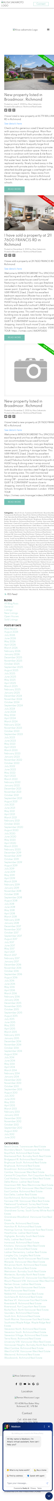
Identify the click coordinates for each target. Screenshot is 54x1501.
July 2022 (9, 766)
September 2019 (13, 862)
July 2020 (9, 834)
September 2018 (13, 898)
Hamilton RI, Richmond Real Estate (22, 1227)
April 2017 (9, 952)
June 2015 (9, 1022)
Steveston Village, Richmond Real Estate (35, 581)
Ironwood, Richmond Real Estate (36, 547)
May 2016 (9, 987)
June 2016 (9, 984)
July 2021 (9, 805)
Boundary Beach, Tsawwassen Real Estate (27, 1150)
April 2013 (9, 1105)
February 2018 (12, 920)
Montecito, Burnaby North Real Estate (24, 1275)
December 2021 (12, 789)
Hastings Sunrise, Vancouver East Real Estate (28, 1230)
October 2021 (11, 795)
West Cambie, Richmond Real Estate (24, 1348)
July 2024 (9, 709)
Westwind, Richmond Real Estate (16, 589)
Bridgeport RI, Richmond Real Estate (23, 1159)
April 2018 (9, 914)
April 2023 (10, 747)
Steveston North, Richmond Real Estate (24, 579)
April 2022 (10, 776)
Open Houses (11, 616)
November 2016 (12, 968)
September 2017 (13, 936)
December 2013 (12, 1080)
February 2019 (12, 885)
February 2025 (12, 689)
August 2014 (10, 1054)
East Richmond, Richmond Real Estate (37, 532)
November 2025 (13, 661)
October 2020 (12, 824)
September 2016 (13, 974)
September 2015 (13, 1013)
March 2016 (10, 993)
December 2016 (12, 965)
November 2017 (12, 930)
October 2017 (11, 933)
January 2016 (11, 1000)
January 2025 (12, 693)
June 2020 (10, 837)
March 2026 (11, 648)
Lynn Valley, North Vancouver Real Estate (26, 1259)
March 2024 (11, 721)
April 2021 (9, 814)
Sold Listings (11, 620)
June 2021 (9, 808)
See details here (13, 124)
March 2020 (11, 846)
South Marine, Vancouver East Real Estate (26, 1319)
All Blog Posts (11, 604)
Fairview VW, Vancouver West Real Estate (19, 534)
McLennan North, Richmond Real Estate (24, 555)
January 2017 (11, 962)
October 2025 (12, 664)
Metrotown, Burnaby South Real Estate (24, 557)
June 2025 (10, 677)
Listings (8, 610)
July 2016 (9, 981)
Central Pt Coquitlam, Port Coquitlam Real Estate (31, 523)
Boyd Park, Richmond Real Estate (35, 515)
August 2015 (11, 1016)
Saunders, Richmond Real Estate (21, 1313)
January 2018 (11, 923)
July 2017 (9, 942)
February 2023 (12, 754)
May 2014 (9, 1064)
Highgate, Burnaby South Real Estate (24, 1236)
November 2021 (12, 792)
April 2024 (10, 718)
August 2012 (10, 1131)
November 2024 (13, 699)
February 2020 (12, 850)
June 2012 (9, 1137)
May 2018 (9, 910)
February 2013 (12, 1112)
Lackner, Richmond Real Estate (37, 549)
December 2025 (13, 657)
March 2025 (11, 686)
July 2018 (9, 904)
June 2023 (10, 741)
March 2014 (10, 1070)
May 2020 (10, 840)
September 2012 (13, 1128)
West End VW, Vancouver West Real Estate (36, 587)
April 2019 (9, 878)
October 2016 (11, 971)
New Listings (11, 613)
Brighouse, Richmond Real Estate (22, 1166)
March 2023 (11, 750)
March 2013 (10, 1109)
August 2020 (11, 830)
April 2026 (10, 645)
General (8, 607)
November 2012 (12, 1121)
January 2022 (12, 786)
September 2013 (13, 1089)
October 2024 (11, 702)
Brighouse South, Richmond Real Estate (18, 519)
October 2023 (11, 731)
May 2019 (9, 875)
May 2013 (9, 1102)
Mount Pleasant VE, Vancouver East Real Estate (35, 560)
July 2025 (9, 673)
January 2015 (11, 1038)
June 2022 (10, 770)
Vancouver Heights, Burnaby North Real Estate (22, 585)
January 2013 (11, 1115)
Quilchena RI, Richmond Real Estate (23, 1297)
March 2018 (10, 917)
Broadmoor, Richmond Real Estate (27, 107)
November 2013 (12, 1083)
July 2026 (9, 635)
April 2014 (9, 1067)
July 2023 (9, 737)
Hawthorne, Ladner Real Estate (15, 545)
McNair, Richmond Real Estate (20, 1268)
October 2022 (11, 763)
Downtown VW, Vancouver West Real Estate (28, 1188)
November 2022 (13, 760)
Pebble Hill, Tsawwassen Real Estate (27, 566)
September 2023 (13, 734)
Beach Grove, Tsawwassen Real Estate (29, 513)
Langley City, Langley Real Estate (40, 551)
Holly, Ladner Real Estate (13, 547)
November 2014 (12, 1045)
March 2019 (10, 882)
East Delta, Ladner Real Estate (20, 1195)
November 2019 (12, 856)
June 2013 (9, 1099)
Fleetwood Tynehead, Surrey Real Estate (26, 1204)
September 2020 (13, 827)
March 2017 (10, 955)
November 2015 (12, 1006)
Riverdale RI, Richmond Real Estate (17, 570)
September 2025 (13, 667)
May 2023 (9, 744)
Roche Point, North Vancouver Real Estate (25, 572)
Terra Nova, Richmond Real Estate (22, 1339)
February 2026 (12, 651)
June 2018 (9, 907)
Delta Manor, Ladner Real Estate (21, 1182)
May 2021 (9, 811)
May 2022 (9, 773)
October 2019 (11, 859)
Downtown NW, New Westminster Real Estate (20, 528)
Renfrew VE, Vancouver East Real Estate (35, 568)
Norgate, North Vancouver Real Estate (28, 564)
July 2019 (9, 869)
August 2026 (11, 632)
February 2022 (12, 782)
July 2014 (9, 1057)
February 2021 (12, 821)
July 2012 (9, 1134)
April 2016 (9, 990)
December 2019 (12, 853)
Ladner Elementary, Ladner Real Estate (25, 1252)
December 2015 (12, 1003)
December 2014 (12, 1041)
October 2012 (11, 1125)
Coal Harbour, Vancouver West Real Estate (27, 1179)
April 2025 (10, 683)
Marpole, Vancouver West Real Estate (24, 1262)
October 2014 (11, 1048)
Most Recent (10, 629)
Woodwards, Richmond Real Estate (23, 1358)
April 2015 (9, 1029)
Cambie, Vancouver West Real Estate (24, 1172)
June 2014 (9, 1061)
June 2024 (10, 712)
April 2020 (10, 843)
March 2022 (11, 779)
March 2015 (10, 1032)
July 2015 (9, 1019)
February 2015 (12, 1035)
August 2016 (10, 978)
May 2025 (10, 680)
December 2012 (12, 1118)
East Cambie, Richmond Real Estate (39, 530)
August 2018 (10, 901)
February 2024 (12, 725)
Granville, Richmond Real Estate (37, 540)
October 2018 (11, 894)
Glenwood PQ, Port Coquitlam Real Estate (29, 536)
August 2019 (10, 866)
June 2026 (10, 638)
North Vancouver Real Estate (19, 1291)
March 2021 (10, 818)
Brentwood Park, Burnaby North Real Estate (27, 1156)
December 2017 (12, 926)
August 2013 (10, 1093)
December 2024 (13, 696)
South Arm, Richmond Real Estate (26, 575)
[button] (16, 1384)
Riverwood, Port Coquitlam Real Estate (25, 1307)
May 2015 (9, 1025)
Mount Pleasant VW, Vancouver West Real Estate (22, 562)
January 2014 (11, 1077)
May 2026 (9, 641)
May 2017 (9, 949)
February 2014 (12, 1073)
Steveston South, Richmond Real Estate (25, 1332)
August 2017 (10, 939)
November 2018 (12, 891)
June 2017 (9, 946)
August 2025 (11, 670)
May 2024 (9, 715)
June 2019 (9, 872)
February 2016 (12, 997)
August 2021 (10, 802)
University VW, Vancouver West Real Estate (27, 1342)
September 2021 (13, 798)
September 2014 (13, 1051)
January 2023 (12, 757)
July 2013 (9, 1096)
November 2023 (13, 728)
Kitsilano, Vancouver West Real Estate (24, 1246)
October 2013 (11, 1086)
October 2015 (11, 1009)
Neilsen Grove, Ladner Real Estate (22, 1284)
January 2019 (11, 888)
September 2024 (13, 705)
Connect (41, 4)
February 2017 (12, 958)
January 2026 (12, 654)
